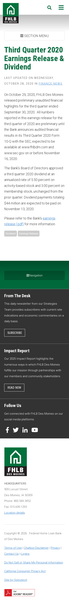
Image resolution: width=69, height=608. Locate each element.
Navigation (36, 275)
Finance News (50, 83)
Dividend (11, 233)
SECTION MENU (36, 36)
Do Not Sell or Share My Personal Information (33, 562)
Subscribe (14, 333)
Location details (14, 512)
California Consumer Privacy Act (25, 571)
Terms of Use (13, 548)
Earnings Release (28, 233)
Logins (25, 554)
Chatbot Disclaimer (36, 548)
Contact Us (11, 554)
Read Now (14, 387)
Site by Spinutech (15, 580)
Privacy (55, 548)
